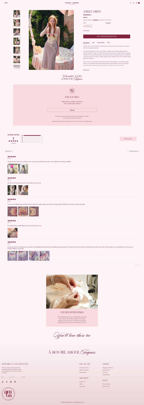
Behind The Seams (84, 370)
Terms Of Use (105, 386)
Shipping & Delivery (107, 367)
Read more (86, 70)
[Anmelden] (130, 3)
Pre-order (104, 372)
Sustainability (101, 42)
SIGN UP (23, 377)
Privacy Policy (106, 384)
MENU (6, 2)
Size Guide (82, 386)
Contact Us (82, 381)
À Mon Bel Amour (84, 367)
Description (86, 42)
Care (93, 42)
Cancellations (106, 374)
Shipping (95, 20)
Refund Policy (106, 370)
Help (108, 42)
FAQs (80, 384)
